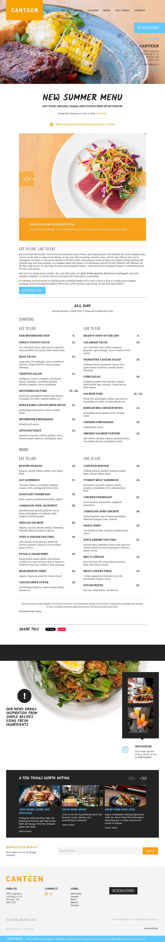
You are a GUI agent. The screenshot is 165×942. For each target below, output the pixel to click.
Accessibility (151, 928)
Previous (27, 178)
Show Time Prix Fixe (120, 809)
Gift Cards (122, 10)
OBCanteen (125, 749)
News (106, 10)
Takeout (66, 18)
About (65, 10)
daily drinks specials (91, 273)
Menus (78, 10)
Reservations (148, 28)
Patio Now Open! (74, 809)
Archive (103, 113)
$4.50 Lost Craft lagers (116, 273)
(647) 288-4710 (151, 64)
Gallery (92, 10)
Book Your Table (32, 290)
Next (137, 178)
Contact (139, 10)
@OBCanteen (144, 757)
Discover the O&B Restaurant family (136, 919)
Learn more (25, 831)
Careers (75, 897)
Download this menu (30, 611)
